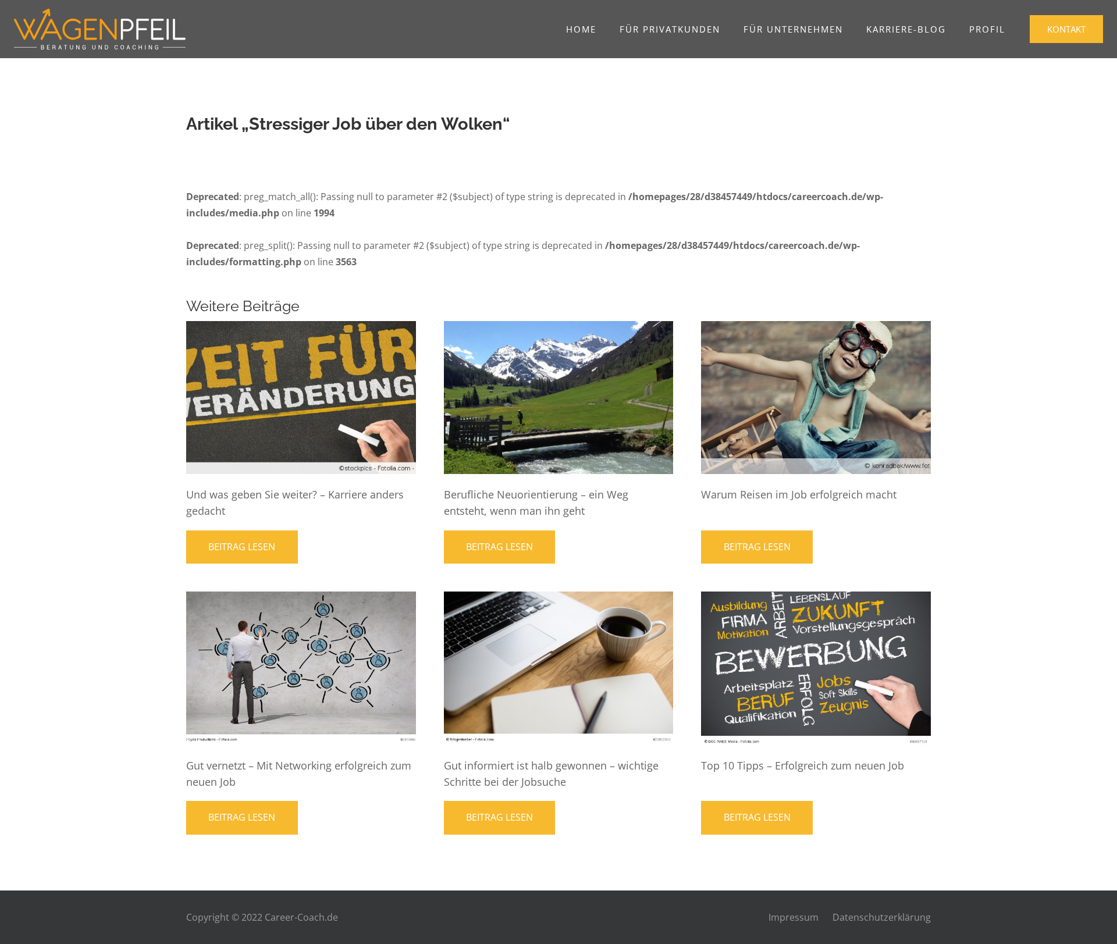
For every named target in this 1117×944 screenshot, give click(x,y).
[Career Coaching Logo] (100, 29)
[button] (726, 29)
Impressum (794, 917)
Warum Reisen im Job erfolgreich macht (799, 494)
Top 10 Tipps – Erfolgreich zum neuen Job (802, 765)
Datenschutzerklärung (882, 917)
